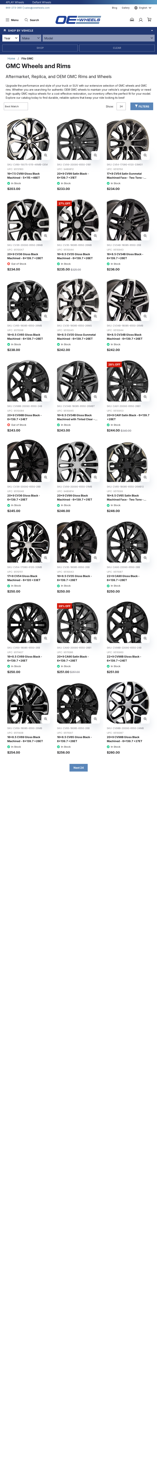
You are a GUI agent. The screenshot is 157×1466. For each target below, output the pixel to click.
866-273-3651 (14, 7)
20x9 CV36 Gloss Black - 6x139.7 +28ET (23, 497)
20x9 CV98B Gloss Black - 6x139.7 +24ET (24, 417)
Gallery (126, 7)
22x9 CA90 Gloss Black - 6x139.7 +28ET (123, 578)
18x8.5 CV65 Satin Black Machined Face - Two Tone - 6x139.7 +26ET (125, 499)
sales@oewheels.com (37, 7)
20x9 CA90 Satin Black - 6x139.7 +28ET (73, 658)
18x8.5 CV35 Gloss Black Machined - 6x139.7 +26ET (75, 256)
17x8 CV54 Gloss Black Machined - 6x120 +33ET (23, 578)
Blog (114, 7)
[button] (132, 20)
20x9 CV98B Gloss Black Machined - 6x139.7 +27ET (124, 739)
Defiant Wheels (41, 2)
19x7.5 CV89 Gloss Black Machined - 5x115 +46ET (23, 175)
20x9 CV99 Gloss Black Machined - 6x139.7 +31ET (74, 497)
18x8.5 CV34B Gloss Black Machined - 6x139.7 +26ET (124, 336)
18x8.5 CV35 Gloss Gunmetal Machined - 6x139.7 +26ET (76, 336)
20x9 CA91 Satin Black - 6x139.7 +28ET (128, 417)
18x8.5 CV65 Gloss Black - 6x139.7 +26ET (74, 739)
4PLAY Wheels (15, 2)
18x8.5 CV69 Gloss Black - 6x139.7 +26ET (24, 658)
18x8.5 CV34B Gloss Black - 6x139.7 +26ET (125, 256)
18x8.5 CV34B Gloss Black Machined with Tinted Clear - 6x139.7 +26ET (76, 419)
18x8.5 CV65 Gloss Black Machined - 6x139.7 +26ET (25, 336)
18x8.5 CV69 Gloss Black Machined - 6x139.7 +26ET (25, 739)
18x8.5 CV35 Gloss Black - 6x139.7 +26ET (74, 578)
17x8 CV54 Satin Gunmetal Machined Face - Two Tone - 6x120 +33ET (125, 177)
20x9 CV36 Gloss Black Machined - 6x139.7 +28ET (25, 256)
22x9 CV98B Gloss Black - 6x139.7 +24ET (124, 658)
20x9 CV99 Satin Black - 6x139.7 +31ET (73, 175)
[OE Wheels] (78, 20)
